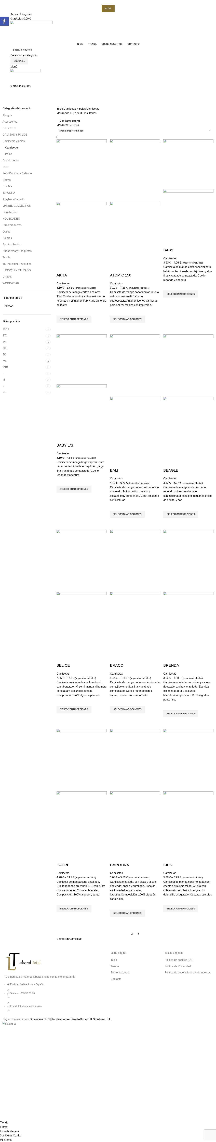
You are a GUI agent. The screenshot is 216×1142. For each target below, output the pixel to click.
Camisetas (12, 147)
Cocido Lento (11, 160)
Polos (8, 154)
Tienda (115, 966)
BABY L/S (65, 445)
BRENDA (171, 665)
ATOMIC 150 (120, 275)
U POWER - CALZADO (17, 270)
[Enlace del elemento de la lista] (54, 999)
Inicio (60, 108)
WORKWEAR (11, 283)
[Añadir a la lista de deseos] (61, 311)
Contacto (116, 978)
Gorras (7, 179)
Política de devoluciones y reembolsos (188, 972)
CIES (167, 865)
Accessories (10, 121)
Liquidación (10, 212)
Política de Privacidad (178, 966)
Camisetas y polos (14, 141)
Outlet (6, 231)
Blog (108, 8)
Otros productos (12, 225)
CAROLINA (119, 865)
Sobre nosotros (120, 972)
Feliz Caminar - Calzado (17, 173)
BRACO (116, 665)
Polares (7, 238)
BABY (168, 250)
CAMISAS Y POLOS (15, 134)
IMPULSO (9, 192)
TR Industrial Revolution (17, 264)
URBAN (7, 276)
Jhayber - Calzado (13, 199)
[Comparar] (61, 268)
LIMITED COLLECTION (17, 205)
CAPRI (62, 865)
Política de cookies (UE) (179, 959)
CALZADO (9, 128)
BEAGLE (170, 470)
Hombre (7, 186)
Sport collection (12, 244)
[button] (4, 21)
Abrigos (7, 115)
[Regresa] (7, 92)
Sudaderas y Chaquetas (17, 251)
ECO (5, 167)
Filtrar (9, 306)
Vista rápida (61, 327)
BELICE (63, 665)
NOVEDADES (11, 218)
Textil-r (6, 257)
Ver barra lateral (70, 120)
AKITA (62, 275)
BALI (114, 470)
